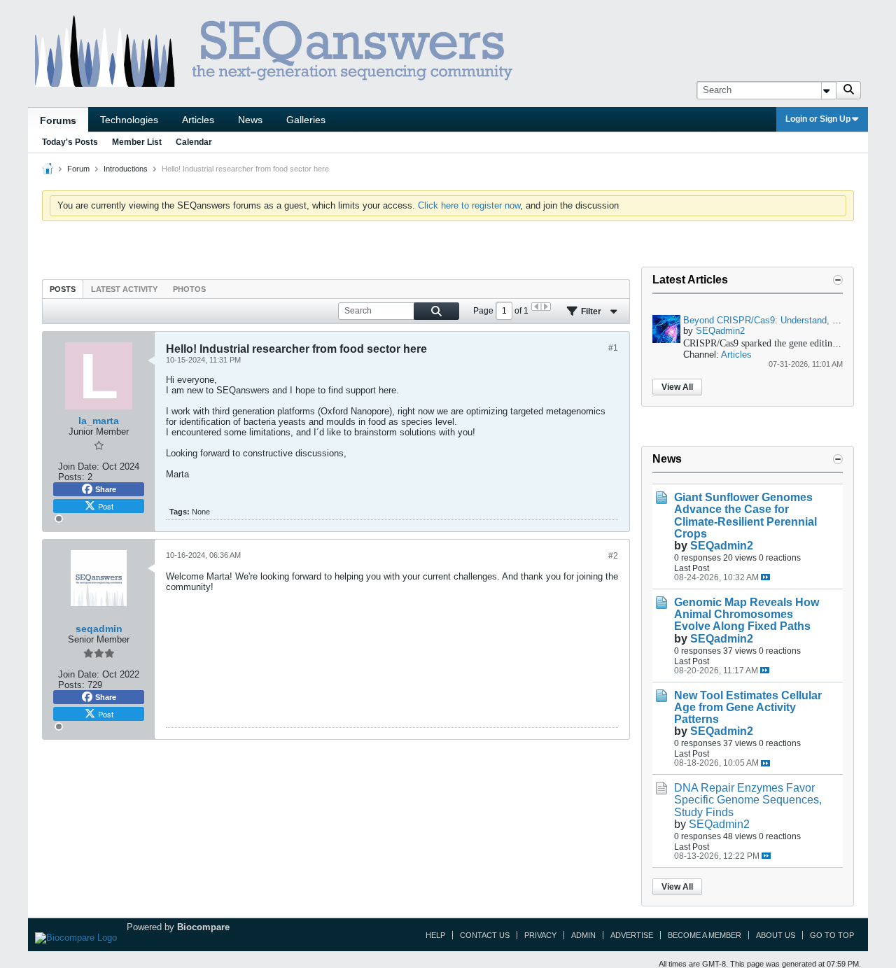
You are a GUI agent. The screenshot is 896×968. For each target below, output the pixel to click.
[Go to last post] (765, 577)
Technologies (129, 119)
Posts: (71, 477)
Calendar (194, 142)
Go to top (832, 935)
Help (435, 935)
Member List (137, 142)
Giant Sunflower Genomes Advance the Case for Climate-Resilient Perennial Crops (745, 515)
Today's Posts (70, 142)
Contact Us (485, 935)
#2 (613, 556)
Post (105, 506)
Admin (583, 935)
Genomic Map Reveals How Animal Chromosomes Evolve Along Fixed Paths (746, 614)
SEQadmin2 (720, 330)
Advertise (631, 935)
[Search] (848, 90)
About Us (775, 935)
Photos (189, 289)
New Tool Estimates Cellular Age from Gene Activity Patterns (748, 707)
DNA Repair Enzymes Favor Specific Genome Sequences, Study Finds (748, 800)
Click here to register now (469, 205)
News (250, 119)
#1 (613, 348)
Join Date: (78, 466)
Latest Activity (124, 289)
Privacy (540, 935)
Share (105, 489)
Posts (63, 289)
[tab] (62, 288)
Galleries (306, 119)
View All (677, 387)
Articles (198, 119)
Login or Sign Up (817, 119)
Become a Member (704, 935)
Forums (58, 120)
